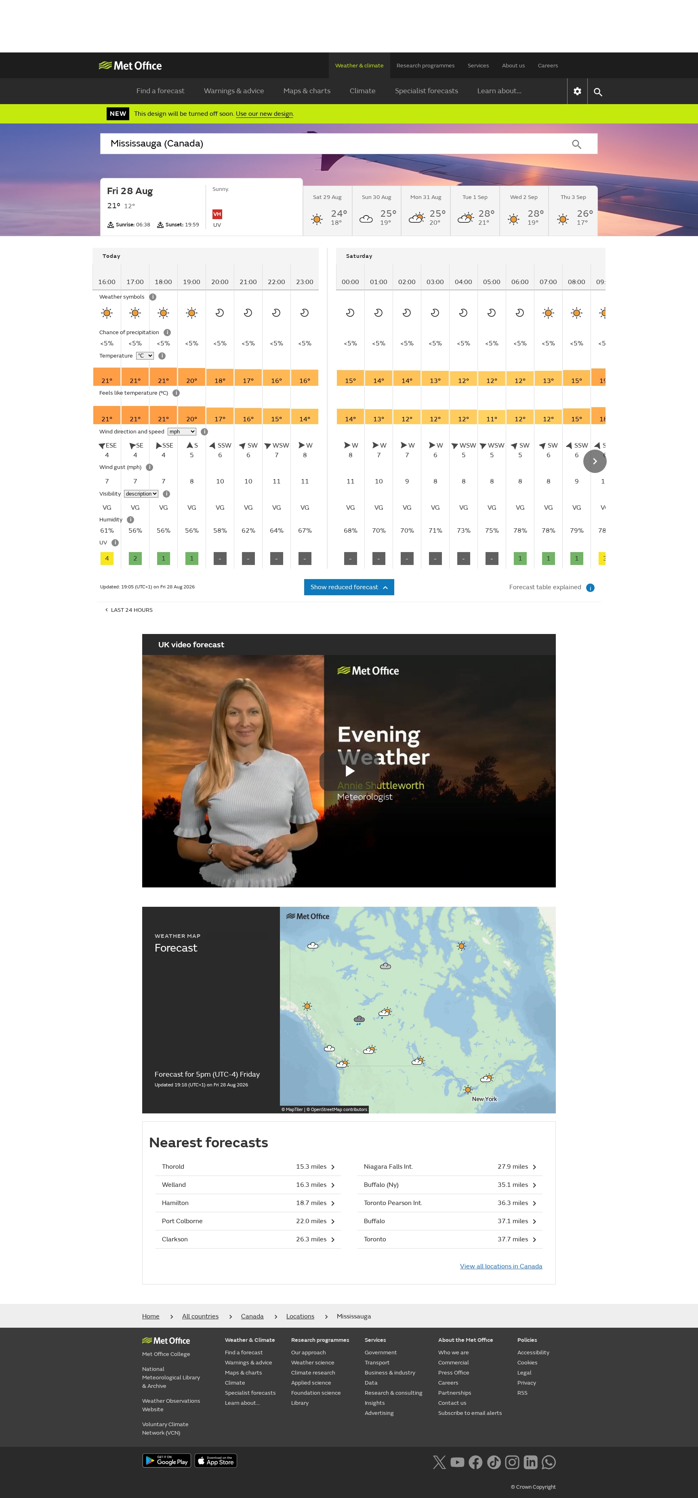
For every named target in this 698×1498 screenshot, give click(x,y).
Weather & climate (359, 65)
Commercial (453, 1362)
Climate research (313, 1372)
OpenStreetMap (339, 1109)
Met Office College (166, 1354)
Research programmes (426, 65)
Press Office (453, 1372)
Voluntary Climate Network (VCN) (165, 1428)
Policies (527, 1340)
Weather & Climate (250, 1340)
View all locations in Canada (501, 1266)
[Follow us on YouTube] (457, 1461)
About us (513, 65)
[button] (313, 945)
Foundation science (316, 1392)
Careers (548, 65)
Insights (375, 1403)
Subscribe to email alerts (470, 1413)
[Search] (576, 144)
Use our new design (264, 114)
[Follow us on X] (439, 1461)
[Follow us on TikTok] (494, 1461)
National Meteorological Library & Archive (171, 1377)
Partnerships (454, 1392)
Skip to (105, 272)
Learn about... (499, 91)
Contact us (452, 1403)
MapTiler (294, 1109)
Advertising (379, 1413)
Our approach (308, 1352)
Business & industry (390, 1372)
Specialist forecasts (426, 91)
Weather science (312, 1362)
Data (371, 1382)
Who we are (453, 1352)
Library (300, 1403)
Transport (377, 1362)
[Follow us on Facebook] (476, 1461)
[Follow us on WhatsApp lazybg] (549, 1461)
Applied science (311, 1382)
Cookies (527, 1362)
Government (381, 1352)
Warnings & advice (234, 91)
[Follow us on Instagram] (512, 1461)
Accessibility (533, 1352)
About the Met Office (465, 1340)
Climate (363, 91)
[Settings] (577, 91)
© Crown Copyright (533, 1487)
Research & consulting (394, 1392)
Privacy (526, 1382)
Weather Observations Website (171, 1405)
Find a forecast (161, 91)
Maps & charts (307, 91)
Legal (524, 1372)
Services (478, 65)
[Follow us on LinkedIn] (531, 1461)
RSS (522, 1392)
